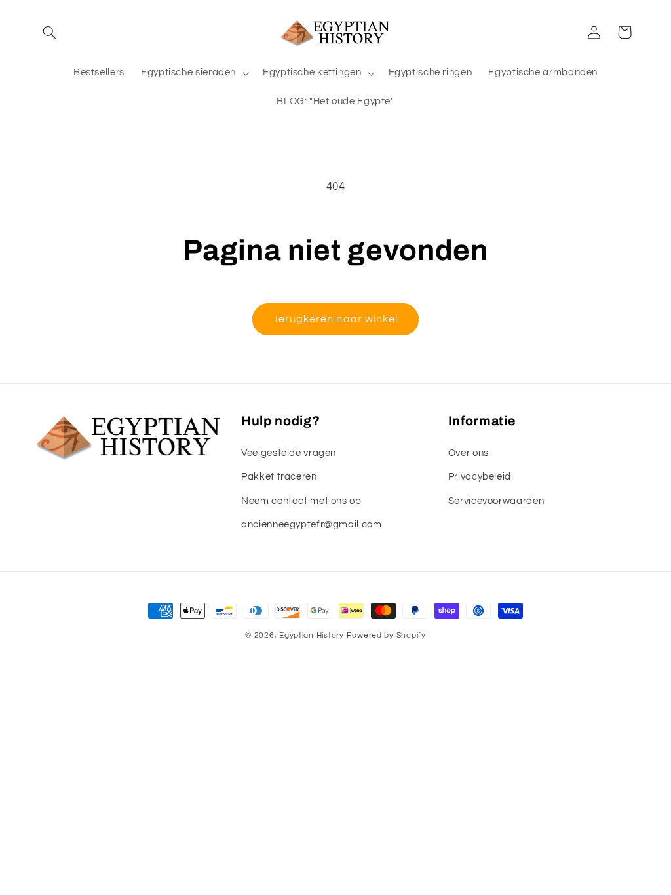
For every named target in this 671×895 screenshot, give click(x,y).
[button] (50, 32)
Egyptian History (311, 635)
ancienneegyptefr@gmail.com (311, 524)
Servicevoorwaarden (496, 501)
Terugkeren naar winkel (335, 319)
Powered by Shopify (386, 635)
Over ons (468, 453)
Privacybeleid (479, 477)
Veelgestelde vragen (288, 453)
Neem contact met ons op (301, 501)
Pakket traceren (278, 477)
